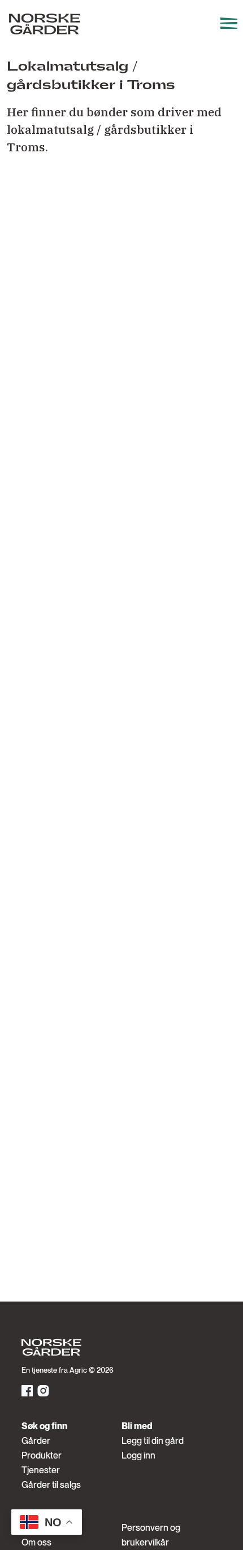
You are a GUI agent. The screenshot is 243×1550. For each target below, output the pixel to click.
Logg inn (138, 1455)
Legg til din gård (153, 1440)
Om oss (36, 1542)
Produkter (41, 1455)
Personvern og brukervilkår (151, 1535)
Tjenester (40, 1470)
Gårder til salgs (51, 1484)
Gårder (35, 1440)
